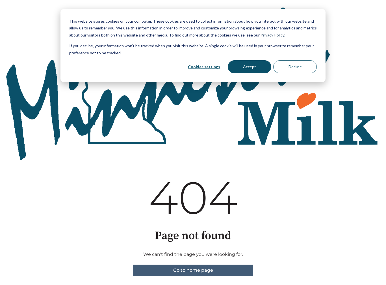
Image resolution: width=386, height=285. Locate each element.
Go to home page (193, 270)
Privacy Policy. (273, 35)
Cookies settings (204, 66)
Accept (249, 66)
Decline (295, 66)
